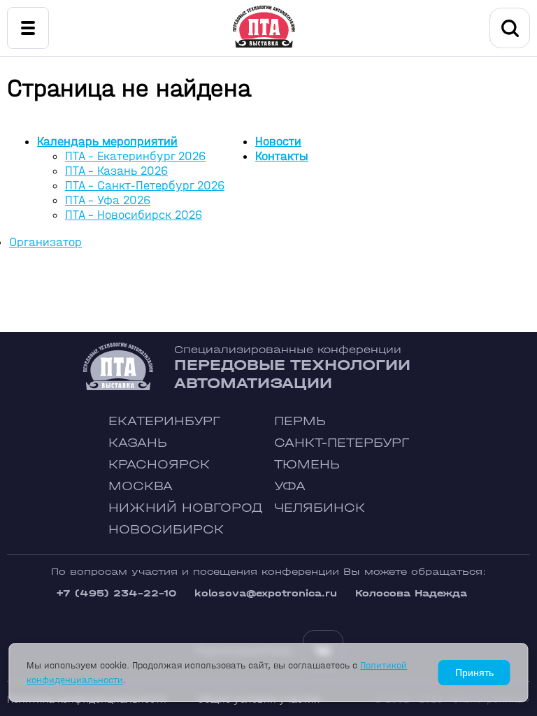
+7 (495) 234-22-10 (116, 593)
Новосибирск (166, 529)
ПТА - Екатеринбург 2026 (135, 156)
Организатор (45, 242)
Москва (140, 486)
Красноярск (159, 464)
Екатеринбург (164, 421)
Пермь (300, 421)
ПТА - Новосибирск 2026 (133, 215)
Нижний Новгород (185, 508)
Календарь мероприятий (107, 141)
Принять (474, 672)
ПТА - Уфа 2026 (107, 200)
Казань (137, 443)
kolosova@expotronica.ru (265, 593)
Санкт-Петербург (341, 443)
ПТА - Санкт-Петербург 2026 (144, 185)
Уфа (290, 486)
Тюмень (307, 464)
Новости (278, 141)
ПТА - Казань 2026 (116, 171)
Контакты (281, 156)
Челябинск (319, 508)
